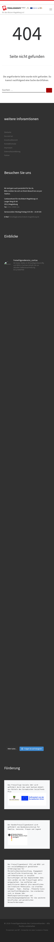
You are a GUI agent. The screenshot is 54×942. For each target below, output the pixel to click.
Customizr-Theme (41, 930)
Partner (7, 155)
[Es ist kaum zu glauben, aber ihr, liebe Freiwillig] (24, 379)
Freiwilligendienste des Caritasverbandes (28, 923)
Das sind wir (8, 136)
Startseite (7, 132)
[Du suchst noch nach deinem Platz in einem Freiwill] (24, 305)
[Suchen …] (49, 90)
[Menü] (50, 9)
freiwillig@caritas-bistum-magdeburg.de (24, 217)
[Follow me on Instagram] (10, 2)
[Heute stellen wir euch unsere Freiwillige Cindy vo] (24, 629)
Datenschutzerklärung (12, 151)
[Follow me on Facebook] (6, 2)
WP (19, 930)
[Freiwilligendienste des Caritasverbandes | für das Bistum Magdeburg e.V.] (22, 8)
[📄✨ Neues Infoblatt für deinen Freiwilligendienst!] (24, 711)
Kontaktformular (10, 144)
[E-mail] (3, 2)
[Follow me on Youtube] (14, 2)
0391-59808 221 (14, 207)
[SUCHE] (23, 90)
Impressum (8, 148)
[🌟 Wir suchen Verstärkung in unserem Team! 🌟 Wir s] (24, 456)
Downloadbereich (11, 140)
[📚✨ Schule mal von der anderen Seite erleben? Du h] (24, 536)
